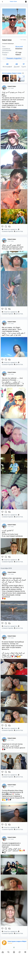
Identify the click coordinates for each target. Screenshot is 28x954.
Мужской (19, 46)
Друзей (16, 65)
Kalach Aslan (12, 86)
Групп (23, 65)
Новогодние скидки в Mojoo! (17, 941)
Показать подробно (14, 58)
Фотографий (7, 65)
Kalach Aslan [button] (13, 1)
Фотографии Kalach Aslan (11, 73)
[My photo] (5, 78)
